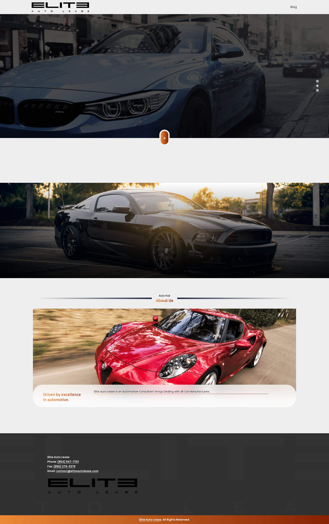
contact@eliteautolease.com (77, 471)
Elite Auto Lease (150, 520)
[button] (6, 80)
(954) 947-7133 (68, 462)
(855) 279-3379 (64, 466)
